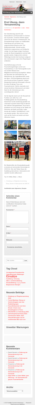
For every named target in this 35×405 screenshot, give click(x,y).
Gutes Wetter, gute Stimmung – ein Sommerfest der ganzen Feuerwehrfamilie (18, 377)
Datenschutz (19, 1)
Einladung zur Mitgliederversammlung (16, 181)
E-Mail (8, 233)
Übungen (24, 188)
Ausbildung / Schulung (12, 279)
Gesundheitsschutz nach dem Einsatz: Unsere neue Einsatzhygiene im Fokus (17, 308)
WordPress (22, 404)
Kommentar (10, 210)
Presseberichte (19, 272)
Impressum (12, 1)
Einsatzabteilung (11, 282)
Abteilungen (20, 274)
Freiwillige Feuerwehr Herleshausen (15, 402)
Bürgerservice (10, 284)
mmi (23, 28)
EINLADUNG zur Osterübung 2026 (18, 311)
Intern (24, 1)
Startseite (6, 17)
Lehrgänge (18, 282)
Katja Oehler (11, 375)
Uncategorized (10, 272)
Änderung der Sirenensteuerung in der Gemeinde (17, 354)
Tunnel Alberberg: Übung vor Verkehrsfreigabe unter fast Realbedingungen (16, 302)
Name (8, 226)
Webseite (9, 240)
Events (23, 282)
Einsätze (11, 276)
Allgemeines (13, 17)
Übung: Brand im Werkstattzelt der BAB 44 (17, 183)
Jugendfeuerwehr (11, 274)
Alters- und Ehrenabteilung (14, 280)
